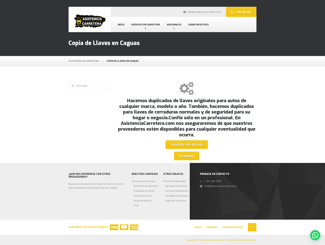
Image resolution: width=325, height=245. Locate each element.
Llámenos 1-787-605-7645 (187, 144)
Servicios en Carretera (145, 24)
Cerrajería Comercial (176, 186)
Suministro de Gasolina (145, 186)
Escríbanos (186, 156)
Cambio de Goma (142, 195)
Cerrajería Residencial (176, 191)
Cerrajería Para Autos (176, 195)
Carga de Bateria (142, 200)
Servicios (212, 227)
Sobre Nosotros (198, 24)
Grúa (135, 205)
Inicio (121, 24)
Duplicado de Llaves (143, 191)
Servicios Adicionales (174, 181)
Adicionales (174, 24)
